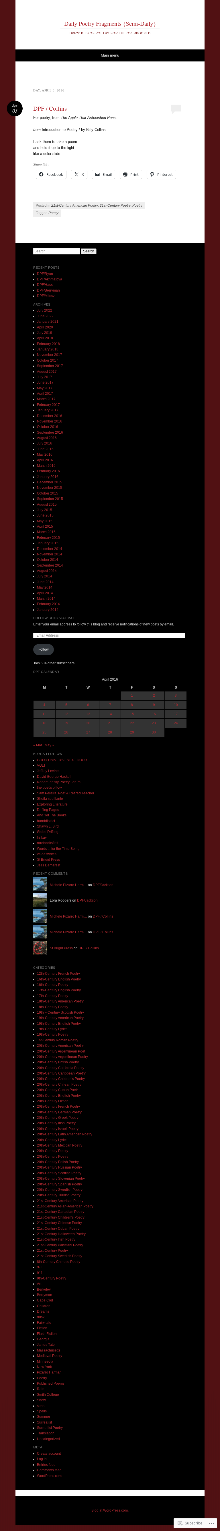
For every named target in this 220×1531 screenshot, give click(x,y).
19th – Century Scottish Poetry (60, 1012)
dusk (40, 1317)
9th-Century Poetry (51, 1278)
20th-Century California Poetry (60, 1068)
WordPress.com (49, 1476)
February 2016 (48, 471)
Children (43, 1306)
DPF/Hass (45, 285)
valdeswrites (46, 854)
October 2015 (47, 493)
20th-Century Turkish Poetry (58, 1195)
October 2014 (47, 560)
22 (132, 723)
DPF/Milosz (46, 296)
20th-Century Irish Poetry (56, 1123)
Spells (42, 1411)
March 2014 (46, 599)
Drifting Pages (48, 810)
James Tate (46, 1345)
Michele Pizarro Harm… (68, 885)
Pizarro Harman (49, 1372)
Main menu (110, 55)
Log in (42, 1459)
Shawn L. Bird (48, 826)
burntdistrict (46, 821)
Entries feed (46, 1465)
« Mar (37, 745)
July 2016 (44, 443)
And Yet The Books (51, 815)
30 (154, 732)
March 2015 (46, 532)
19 (66, 723)
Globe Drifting (47, 832)
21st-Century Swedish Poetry (59, 1256)
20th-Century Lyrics (52, 1140)
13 (88, 714)
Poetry (137, 206)
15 (132, 714)
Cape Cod (45, 1300)
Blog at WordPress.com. (110, 1510)
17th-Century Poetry (52, 996)
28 (110, 732)
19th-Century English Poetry (59, 1024)
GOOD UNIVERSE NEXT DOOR (62, 760)
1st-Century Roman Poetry (57, 1040)
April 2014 (45, 593)
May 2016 (44, 454)
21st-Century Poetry (115, 206)
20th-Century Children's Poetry (61, 1079)
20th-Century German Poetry (59, 1112)
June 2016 (45, 449)
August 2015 (47, 505)
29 (132, 732)
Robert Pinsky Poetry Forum (58, 782)
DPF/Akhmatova (49, 279)
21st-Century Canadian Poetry (60, 1212)
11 (44, 714)
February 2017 (48, 405)
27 (88, 732)
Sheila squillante (50, 799)
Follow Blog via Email (54, 618)
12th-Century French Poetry (58, 974)
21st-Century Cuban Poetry (58, 1229)
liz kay (42, 838)
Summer (43, 1417)
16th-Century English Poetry (59, 979)
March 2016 (46, 466)
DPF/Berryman (48, 290)
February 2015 (48, 538)
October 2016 (47, 427)
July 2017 (44, 377)
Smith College (48, 1395)
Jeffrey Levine (48, 771)
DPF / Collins (50, 108)
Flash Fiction (47, 1334)
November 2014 (49, 554)
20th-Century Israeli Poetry (57, 1129)
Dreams (43, 1311)
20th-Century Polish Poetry (58, 1162)
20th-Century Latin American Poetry (64, 1134)
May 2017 (44, 388)
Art (39, 1284)
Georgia (43, 1339)
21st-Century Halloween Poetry (61, 1234)
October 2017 (47, 360)
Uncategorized (48, 1439)
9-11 (40, 1267)
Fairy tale (44, 1323)
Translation (45, 1433)
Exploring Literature (52, 804)
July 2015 (44, 510)
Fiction (42, 1328)
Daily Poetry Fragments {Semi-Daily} (110, 23)
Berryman (44, 1295)
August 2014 (47, 571)
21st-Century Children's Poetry (61, 1217)
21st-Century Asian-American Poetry (65, 1206)
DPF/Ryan (45, 274)
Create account (49, 1454)
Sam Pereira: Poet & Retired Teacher (65, 793)
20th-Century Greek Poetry (57, 1118)
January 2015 (47, 543)
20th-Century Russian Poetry (59, 1167)
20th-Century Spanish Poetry (59, 1184)
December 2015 (49, 482)
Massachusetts (48, 1350)
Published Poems (50, 1384)
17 (176, 714)
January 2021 (47, 322)
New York (44, 1367)
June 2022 (45, 316)
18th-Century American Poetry (60, 1001)
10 (176, 705)
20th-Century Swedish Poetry (59, 1190)
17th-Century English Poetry (59, 990)
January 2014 (47, 610)
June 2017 (45, 382)
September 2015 (50, 499)
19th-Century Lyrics (52, 1029)
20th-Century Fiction (52, 1101)
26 (66, 732)
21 (110, 723)
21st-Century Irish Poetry (56, 1239)
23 (154, 723)
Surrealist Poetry (50, 1428)
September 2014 (50, 565)
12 (66, 714)
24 (176, 723)
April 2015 (45, 527)
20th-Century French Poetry (58, 1107)
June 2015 (45, 515)
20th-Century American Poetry (60, 1046)
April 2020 (45, 327)
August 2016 (47, 438)
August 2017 (47, 372)
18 (44, 723)
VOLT (41, 765)
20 (88, 723)
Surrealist (44, 1422)
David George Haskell (54, 777)
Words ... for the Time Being (58, 849)
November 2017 (49, 355)
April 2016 (45, 460)
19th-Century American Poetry (60, 1018)
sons (40, 1406)
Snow (41, 1400)
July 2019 (44, 333)
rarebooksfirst (47, 843)
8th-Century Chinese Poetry (58, 1262)
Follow (43, 649)
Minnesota (45, 1361)
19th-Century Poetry (52, 1034)
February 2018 (48, 344)
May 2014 (44, 587)
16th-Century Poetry (52, 985)
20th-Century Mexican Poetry (59, 1145)
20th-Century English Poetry (59, 1096)
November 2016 (49, 421)
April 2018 (45, 338)
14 (110, 714)
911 (40, 1273)
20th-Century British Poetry (58, 1062)
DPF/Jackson (103, 885)
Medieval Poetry (49, 1356)
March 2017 (46, 399)
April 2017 (45, 394)
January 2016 (47, 477)
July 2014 (44, 576)
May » (49, 745)
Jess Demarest (48, 865)
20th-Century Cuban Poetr (57, 1090)
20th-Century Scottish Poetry (59, 1173)
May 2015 (44, 521)
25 (44, 732)
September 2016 (50, 432)
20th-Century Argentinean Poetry (62, 1057)
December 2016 (49, 416)
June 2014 (45, 582)
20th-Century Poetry (52, 1151)
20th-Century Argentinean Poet (61, 1051)
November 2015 (49, 488)
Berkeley (44, 1289)
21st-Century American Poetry (74, 206)
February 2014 (48, 604)
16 (154, 714)
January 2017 (47, 410)
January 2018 (47, 349)
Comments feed (49, 1470)
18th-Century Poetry (52, 1007)
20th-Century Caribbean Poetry (61, 1073)
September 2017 (50, 366)
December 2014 (49, 549)
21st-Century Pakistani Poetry (60, 1245)
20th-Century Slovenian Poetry (61, 1179)
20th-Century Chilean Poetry (59, 1085)
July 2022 (44, 310)
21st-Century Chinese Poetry (59, 1223)
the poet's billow (49, 788)
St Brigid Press (48, 860)
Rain (40, 1389)
